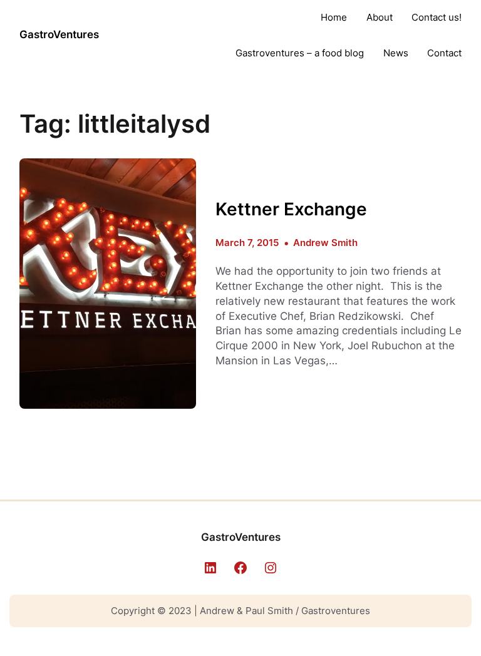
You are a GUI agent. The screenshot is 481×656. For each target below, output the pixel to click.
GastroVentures (59, 34)
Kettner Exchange (291, 209)
